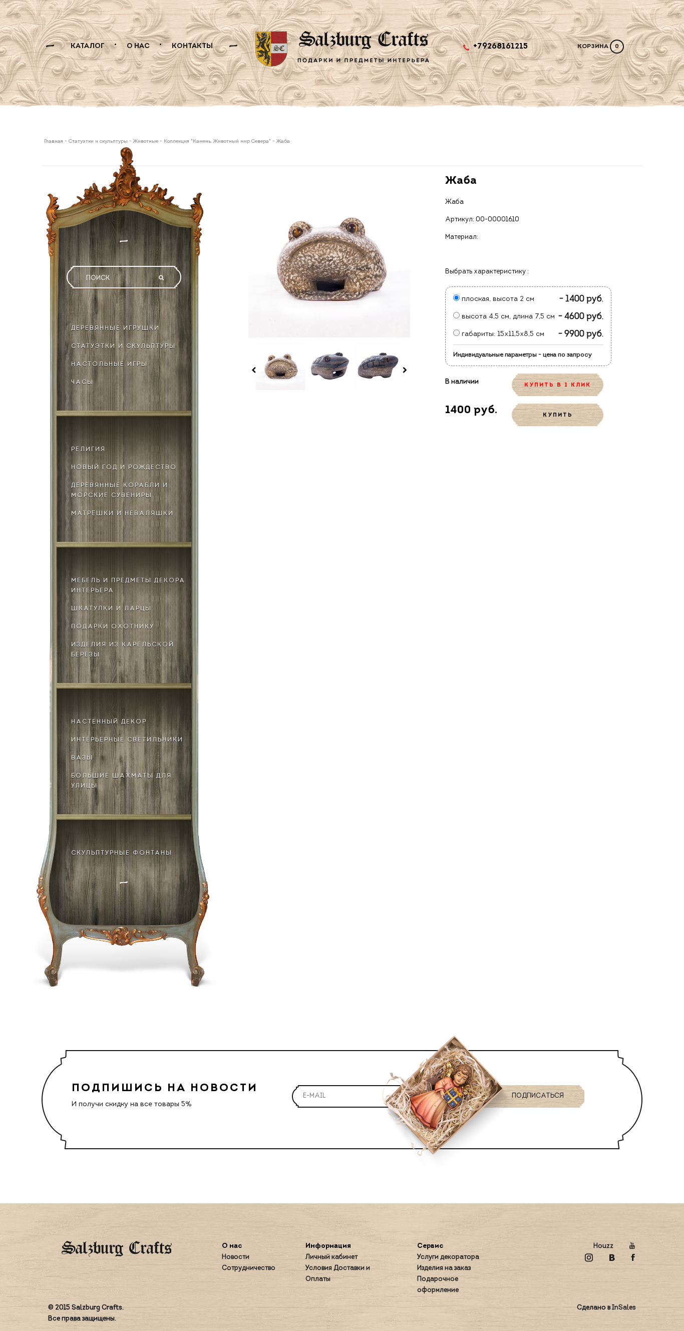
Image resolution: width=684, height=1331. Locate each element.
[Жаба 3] (378, 366)
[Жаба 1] (280, 366)
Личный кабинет (331, 1257)
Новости (235, 1257)
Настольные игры (109, 365)
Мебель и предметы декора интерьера (128, 586)
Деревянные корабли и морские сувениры (119, 491)
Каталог (88, 46)
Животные (145, 141)
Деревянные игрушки (115, 328)
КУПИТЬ (558, 415)
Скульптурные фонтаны (121, 853)
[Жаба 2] (329, 366)
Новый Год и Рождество (124, 468)
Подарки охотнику (112, 627)
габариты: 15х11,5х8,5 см (502, 334)
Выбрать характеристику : (487, 271)
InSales (624, 1307)
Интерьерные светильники (127, 740)
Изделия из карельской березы (122, 650)
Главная (54, 141)
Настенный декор (109, 722)
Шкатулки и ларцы (111, 609)
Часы (82, 383)
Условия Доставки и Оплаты (337, 1273)
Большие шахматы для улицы (121, 781)
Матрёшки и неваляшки (122, 514)
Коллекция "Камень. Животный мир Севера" (217, 141)
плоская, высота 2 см (497, 299)
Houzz (603, 1246)
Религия (88, 450)
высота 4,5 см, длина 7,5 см (507, 316)
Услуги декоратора (448, 1257)
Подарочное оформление (438, 1284)
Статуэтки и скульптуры (98, 141)
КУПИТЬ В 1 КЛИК (557, 385)
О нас (138, 46)
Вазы (82, 758)
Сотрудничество (248, 1268)
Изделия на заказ (444, 1268)
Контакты (192, 46)
